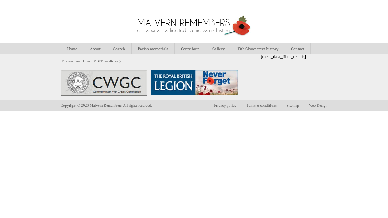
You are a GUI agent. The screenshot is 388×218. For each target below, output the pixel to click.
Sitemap (293, 105)
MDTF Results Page (107, 61)
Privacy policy (225, 105)
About (95, 48)
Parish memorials (153, 48)
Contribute (190, 48)
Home (72, 48)
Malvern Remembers (183, 22)
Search (119, 48)
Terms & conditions (262, 105)
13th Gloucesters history (257, 48)
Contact (297, 48)
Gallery (218, 48)
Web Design (318, 105)
